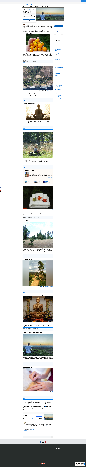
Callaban (48, 90)
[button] (84, 464)
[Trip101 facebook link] (57, 31)
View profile (45, 425)
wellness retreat (33, 403)
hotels (39, 30)
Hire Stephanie (50, 177)
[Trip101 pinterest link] (58, 449)
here (45, 406)
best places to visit (31, 57)
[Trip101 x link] (58, 31)
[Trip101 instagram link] (56, 449)
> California (32, 4)
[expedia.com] (30, 20)
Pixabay (52, 209)
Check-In (24, 15)
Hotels (23, 4)
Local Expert (32, 429)
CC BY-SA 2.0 (52, 286)
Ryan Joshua (28, 422)
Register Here (25, 430)
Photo (41, 90)
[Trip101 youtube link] (60, 449)
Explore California (43, 463)
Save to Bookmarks (59, 26)
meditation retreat (27, 4)
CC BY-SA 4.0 (52, 90)
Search (29, 19)
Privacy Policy (33, 418)
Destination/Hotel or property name (27, 12)
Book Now (24, 62)
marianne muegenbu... (47, 286)
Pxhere (52, 120)
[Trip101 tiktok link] (62, 449)
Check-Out (30, 15)
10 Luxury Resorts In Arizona (58, 98)
